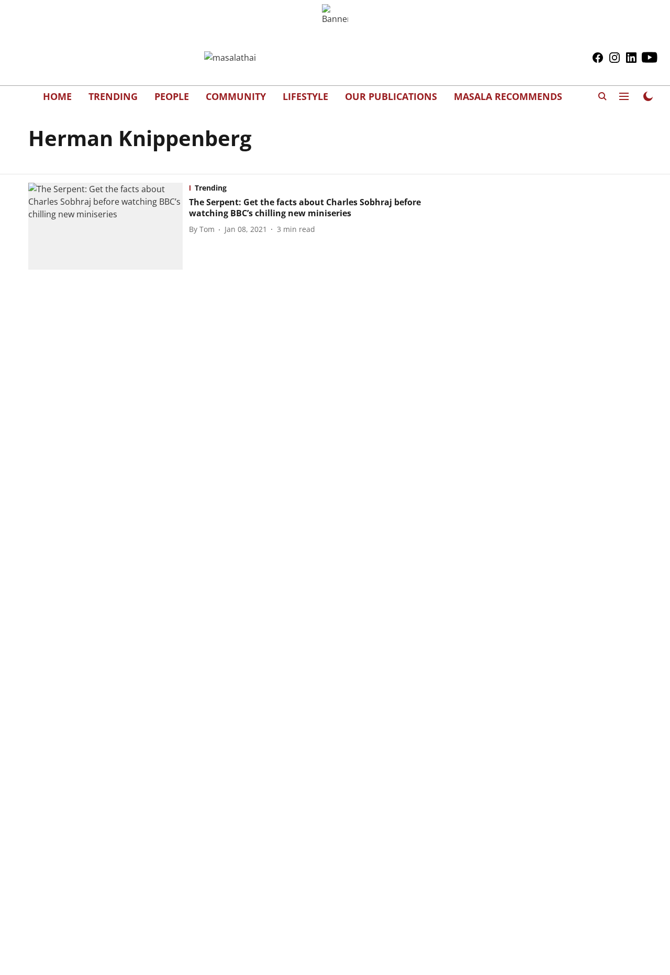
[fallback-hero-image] (108, 226)
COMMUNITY (236, 96)
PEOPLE (171, 96)
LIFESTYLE (305, 96)
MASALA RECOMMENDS (508, 96)
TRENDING (113, 96)
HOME (57, 96)
